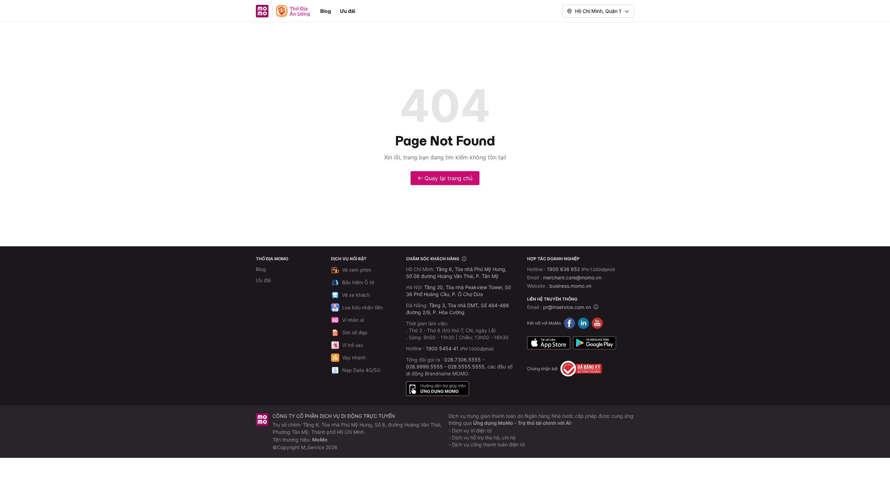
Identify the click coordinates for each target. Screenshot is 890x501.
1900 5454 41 (442, 348)
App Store (548, 343)
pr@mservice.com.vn (567, 307)
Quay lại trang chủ (448, 178)
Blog (325, 11)
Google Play (594, 343)
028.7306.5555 (462, 360)
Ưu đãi (347, 11)
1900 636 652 (581, 269)
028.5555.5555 (466, 366)
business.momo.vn (570, 286)
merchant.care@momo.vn (572, 277)
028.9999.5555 (424, 366)
